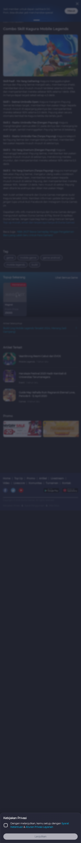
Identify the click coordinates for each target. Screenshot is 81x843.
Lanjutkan (40, 836)
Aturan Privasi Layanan (39, 826)
